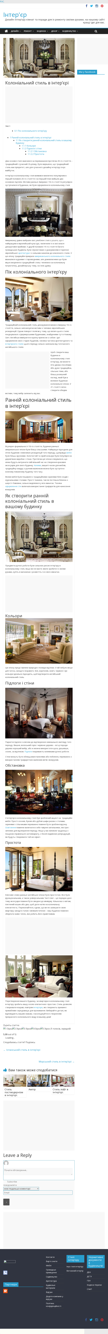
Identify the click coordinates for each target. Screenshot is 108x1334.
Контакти (50, 1257)
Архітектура (51, 1281)
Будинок (41, 31)
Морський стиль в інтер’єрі (57, 1061)
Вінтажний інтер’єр (75, 1271)
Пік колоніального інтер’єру (30, 130)
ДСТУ (89, 1276)
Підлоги (28, 751)
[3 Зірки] (26, 1029)
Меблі (48, 1265)
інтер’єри (38, 1007)
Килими (37, 465)
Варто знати (51, 1261)
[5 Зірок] (45, 1029)
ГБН (88, 1280)
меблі (69, 452)
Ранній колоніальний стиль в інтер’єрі (30, 137)
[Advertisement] (39, 104)
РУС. (2, 1)
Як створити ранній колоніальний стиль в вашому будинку (44, 142)
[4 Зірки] (36, 1029)
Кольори (29, 145)
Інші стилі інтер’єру (75, 1266)
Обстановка (37, 151)
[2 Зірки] (17, 1029)
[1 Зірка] (8, 1029)
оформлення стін (13, 486)
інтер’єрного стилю (14, 344)
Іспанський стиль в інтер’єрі (21, 1049)
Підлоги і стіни (32, 148)
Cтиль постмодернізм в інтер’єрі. (14, 1092)
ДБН (89, 1272)
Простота (36, 154)
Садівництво (51, 1276)
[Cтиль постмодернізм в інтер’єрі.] (14, 1076)
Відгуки (49, 1292)
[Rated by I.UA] (10, 1261)
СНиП (89, 1289)
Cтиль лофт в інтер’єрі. (60, 1091)
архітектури (24, 253)
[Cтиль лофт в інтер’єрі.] (63, 1076)
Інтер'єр (15, 14)
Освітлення (10, 827)
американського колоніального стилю (52, 256)
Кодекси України (94, 1285)
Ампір (32, 1089)
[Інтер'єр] (6, 31)
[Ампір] (38, 1076)
